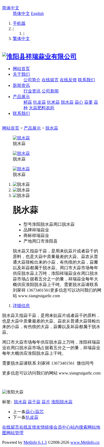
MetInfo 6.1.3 (35, 442)
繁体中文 (21, 38)
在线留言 (50, 80)
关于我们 (21, 74)
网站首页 (21, 68)
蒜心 (79, 102)
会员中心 (61, 427)
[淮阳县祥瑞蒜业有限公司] (39, 56)
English (37, 13)
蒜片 (46, 402)
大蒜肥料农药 (41, 108)
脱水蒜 (67, 102)
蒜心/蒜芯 (35, 411)
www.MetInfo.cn (84, 442)
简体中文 (10, 8)
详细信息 (21, 305)
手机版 (19, 23)
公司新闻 (50, 91)
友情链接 (44, 427)
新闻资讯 (21, 85)
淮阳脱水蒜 (62, 402)
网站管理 (14, 432)
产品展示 (21, 96)
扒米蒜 (53, 102)
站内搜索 (78, 427)
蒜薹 (88, 102)
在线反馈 (68, 80)
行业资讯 (32, 91)
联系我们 (86, 80)
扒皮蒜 (39, 102)
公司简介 (32, 80)
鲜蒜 (27, 102)
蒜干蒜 (34, 402)
